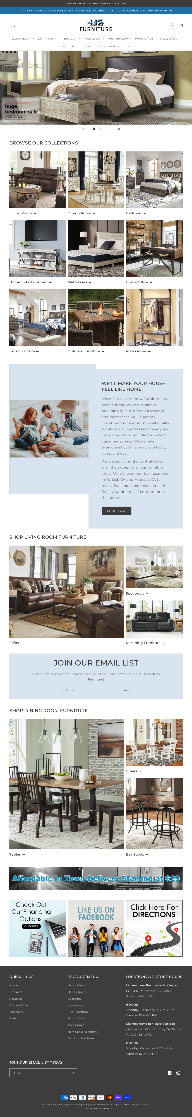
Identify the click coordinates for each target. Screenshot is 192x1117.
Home (13, 985)
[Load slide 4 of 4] (100, 129)
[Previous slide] (74, 129)
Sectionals (135, 593)
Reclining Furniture (143, 643)
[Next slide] (109, 129)
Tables (15, 854)
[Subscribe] (125, 690)
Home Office (137, 282)
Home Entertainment (28, 282)
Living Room (20, 213)
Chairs (131, 771)
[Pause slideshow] (118, 129)
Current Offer (18, 1005)
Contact (15, 1018)
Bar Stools (135, 854)
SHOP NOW (116, 511)
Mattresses (77, 282)
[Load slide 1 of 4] (83, 129)
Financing (16, 1012)
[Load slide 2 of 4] (88, 129)
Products (15, 992)
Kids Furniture (22, 351)
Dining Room (80, 213)
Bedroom (134, 213)
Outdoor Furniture (84, 351)
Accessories (136, 351)
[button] (13, 25)
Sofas (14, 643)
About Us (15, 998)
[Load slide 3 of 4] (94, 129)
